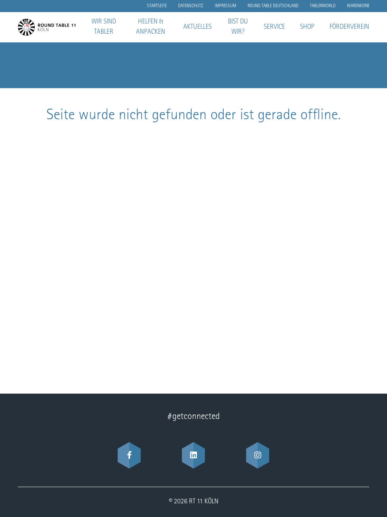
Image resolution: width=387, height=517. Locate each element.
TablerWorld (323, 6)
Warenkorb (358, 6)
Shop (307, 27)
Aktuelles (197, 27)
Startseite (157, 6)
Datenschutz (190, 6)
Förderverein (349, 27)
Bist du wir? (238, 27)
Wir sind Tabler (103, 27)
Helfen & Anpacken (150, 27)
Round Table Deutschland (273, 6)
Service (274, 27)
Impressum (225, 6)
